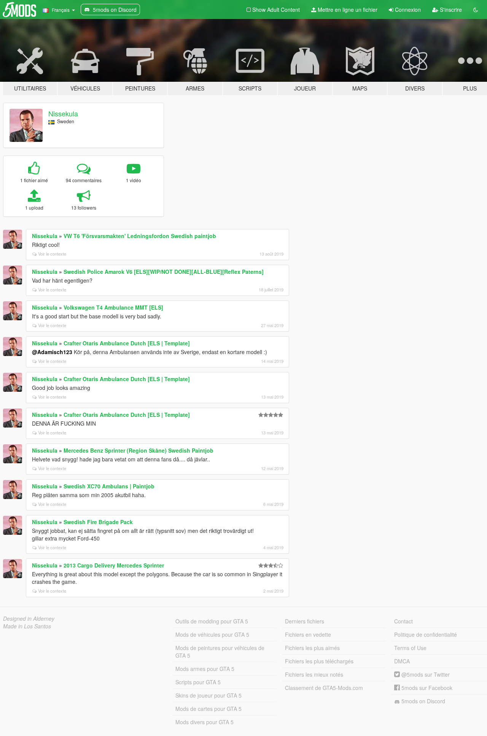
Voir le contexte (52, 254)
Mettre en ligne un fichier (346, 9)
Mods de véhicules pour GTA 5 (212, 634)
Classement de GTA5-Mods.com (324, 687)
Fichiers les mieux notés (314, 674)
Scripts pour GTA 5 (198, 682)
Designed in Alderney (28, 618)
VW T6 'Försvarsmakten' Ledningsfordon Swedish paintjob (140, 236)
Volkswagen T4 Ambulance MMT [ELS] (113, 307)
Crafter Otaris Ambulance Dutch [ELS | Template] (127, 343)
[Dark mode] (476, 9)
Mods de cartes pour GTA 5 (208, 708)
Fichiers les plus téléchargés (319, 661)
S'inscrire (450, 9)
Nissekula (63, 113)
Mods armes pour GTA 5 (204, 668)
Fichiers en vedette (308, 634)
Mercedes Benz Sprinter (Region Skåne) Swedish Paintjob (138, 450)
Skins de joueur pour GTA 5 (208, 695)
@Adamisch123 (52, 352)
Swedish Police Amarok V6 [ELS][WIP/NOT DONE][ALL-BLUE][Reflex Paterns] (164, 271)
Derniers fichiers (304, 621)
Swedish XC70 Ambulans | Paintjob (109, 486)
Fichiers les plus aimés (312, 648)
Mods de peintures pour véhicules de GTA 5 (219, 651)
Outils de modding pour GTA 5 (211, 621)
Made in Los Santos (27, 626)
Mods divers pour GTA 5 (204, 722)
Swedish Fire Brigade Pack (98, 522)
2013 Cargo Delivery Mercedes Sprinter (114, 565)
